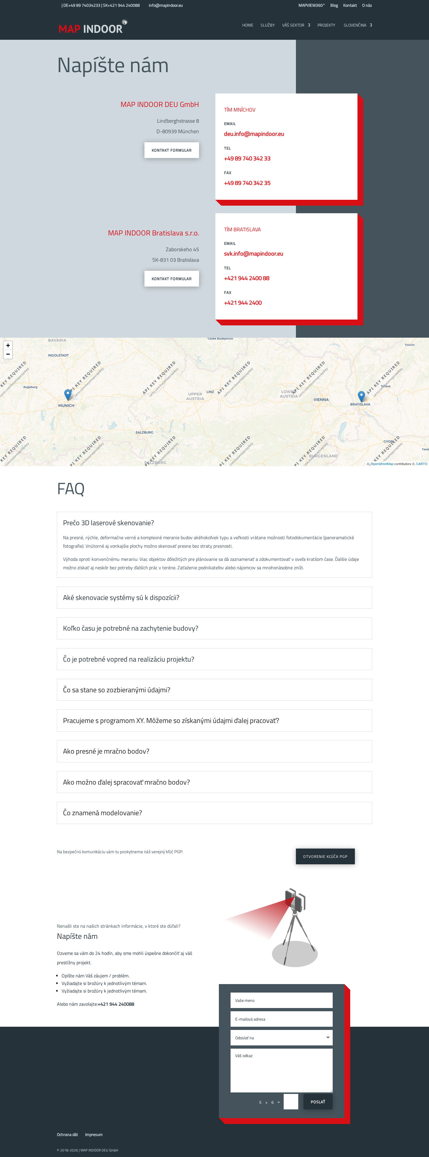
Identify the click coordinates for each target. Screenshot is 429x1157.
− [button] (8, 354)
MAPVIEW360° (312, 5)
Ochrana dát (67, 1134)
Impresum (94, 1134)
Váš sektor (293, 25)
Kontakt (350, 5)
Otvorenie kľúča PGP (325, 856)
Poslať (318, 1102)
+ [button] (8, 345)
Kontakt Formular (172, 150)
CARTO (422, 463)
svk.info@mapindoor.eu (253, 253)
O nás (367, 5)
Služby (268, 25)
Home (247, 25)
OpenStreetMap (382, 463)
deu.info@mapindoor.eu (254, 133)
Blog (334, 5)
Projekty (326, 25)
